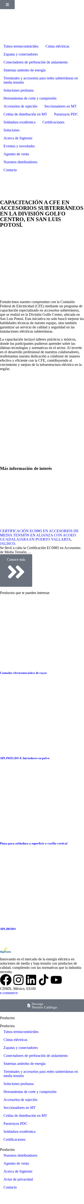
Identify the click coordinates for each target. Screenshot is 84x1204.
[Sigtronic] (43, 980)
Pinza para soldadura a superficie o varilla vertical (33, 843)
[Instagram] (18, 980)
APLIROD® (8, 929)
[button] (7, 4)
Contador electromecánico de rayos (23, 673)
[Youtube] (56, 980)
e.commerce (9, 993)
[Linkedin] (31, 980)
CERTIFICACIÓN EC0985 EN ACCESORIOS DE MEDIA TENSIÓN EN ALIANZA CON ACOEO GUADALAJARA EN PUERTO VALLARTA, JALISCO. (39, 537)
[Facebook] (6, 980)
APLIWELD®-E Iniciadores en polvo (24, 758)
